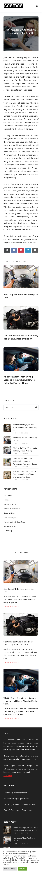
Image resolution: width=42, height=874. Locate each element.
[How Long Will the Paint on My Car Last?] (7, 440)
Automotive (8, 495)
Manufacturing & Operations (14, 522)
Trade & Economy (11, 810)
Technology (8, 531)
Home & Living (9, 513)
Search (36, 408)
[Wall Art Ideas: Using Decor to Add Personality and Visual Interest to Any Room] (7, 475)
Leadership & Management (15, 793)
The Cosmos (9, 739)
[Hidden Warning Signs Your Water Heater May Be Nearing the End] (7, 428)
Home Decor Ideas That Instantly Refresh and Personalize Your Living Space (25, 461)
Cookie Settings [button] (9, 869)
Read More (8, 775)
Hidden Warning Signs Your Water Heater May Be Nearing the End (25, 427)
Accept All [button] (22, 869)
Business (7, 500)
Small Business (28, 804)
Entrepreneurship (10, 504)
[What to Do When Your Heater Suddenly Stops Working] (7, 450)
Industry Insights (10, 517)
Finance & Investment (12, 509)
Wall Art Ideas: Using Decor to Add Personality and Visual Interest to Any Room (25, 474)
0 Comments (24, 433)
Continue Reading (11, 607)
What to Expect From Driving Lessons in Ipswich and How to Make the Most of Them (19, 380)
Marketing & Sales (10, 526)
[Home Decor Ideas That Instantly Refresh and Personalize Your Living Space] (7, 462)
